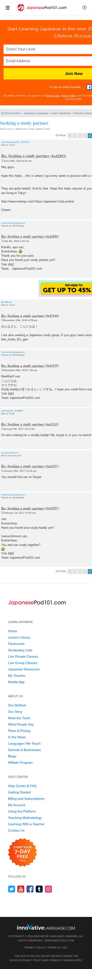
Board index (12, 113)
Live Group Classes (22, 663)
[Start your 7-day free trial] (22, 852)
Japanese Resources (24, 669)
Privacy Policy (68, 95)
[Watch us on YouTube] (21, 889)
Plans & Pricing (19, 731)
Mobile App (16, 682)
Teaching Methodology (25, 818)
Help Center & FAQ (22, 786)
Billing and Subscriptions (26, 798)
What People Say (21, 724)
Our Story (15, 711)
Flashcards (16, 644)
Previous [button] (70, 135)
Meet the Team (19, 718)
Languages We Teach (24, 743)
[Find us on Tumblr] (39, 889)
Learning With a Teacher (26, 824)
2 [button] (80, 135)
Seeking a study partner (24, 123)
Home (12, 631)
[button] (84, 7)
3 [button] (85, 135)
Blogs (12, 756)
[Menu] (7, 7)
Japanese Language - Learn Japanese (47, 113)
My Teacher (16, 675)
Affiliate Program (20, 762)
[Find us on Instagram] (48, 889)
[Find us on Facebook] (30, 889)
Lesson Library (19, 637)
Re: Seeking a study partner (25, 156)
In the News (17, 737)
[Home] (41, 11)
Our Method (17, 705)
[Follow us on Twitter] (11, 889)
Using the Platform (22, 811)
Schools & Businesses (24, 750)
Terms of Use (53, 95)
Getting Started (19, 792)
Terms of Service (61, 960)
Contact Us (16, 830)
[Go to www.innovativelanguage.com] (46, 927)
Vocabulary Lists (20, 650)
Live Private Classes (23, 656)
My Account (16, 805)
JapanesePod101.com (59, 940)
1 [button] (75, 135)
